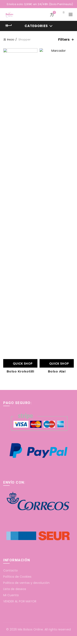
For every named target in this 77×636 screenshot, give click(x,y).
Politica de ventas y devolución (26, 583)
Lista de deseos (14, 589)
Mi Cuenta (11, 595)
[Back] (8, 25)
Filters (64, 39)
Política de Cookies (17, 576)
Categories (36, 26)
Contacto (10, 570)
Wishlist (54, 12)
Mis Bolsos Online (30, 629)
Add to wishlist (33, 52)
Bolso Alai (56, 371)
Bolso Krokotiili (20, 371)
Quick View (33, 59)
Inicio (10, 39)
